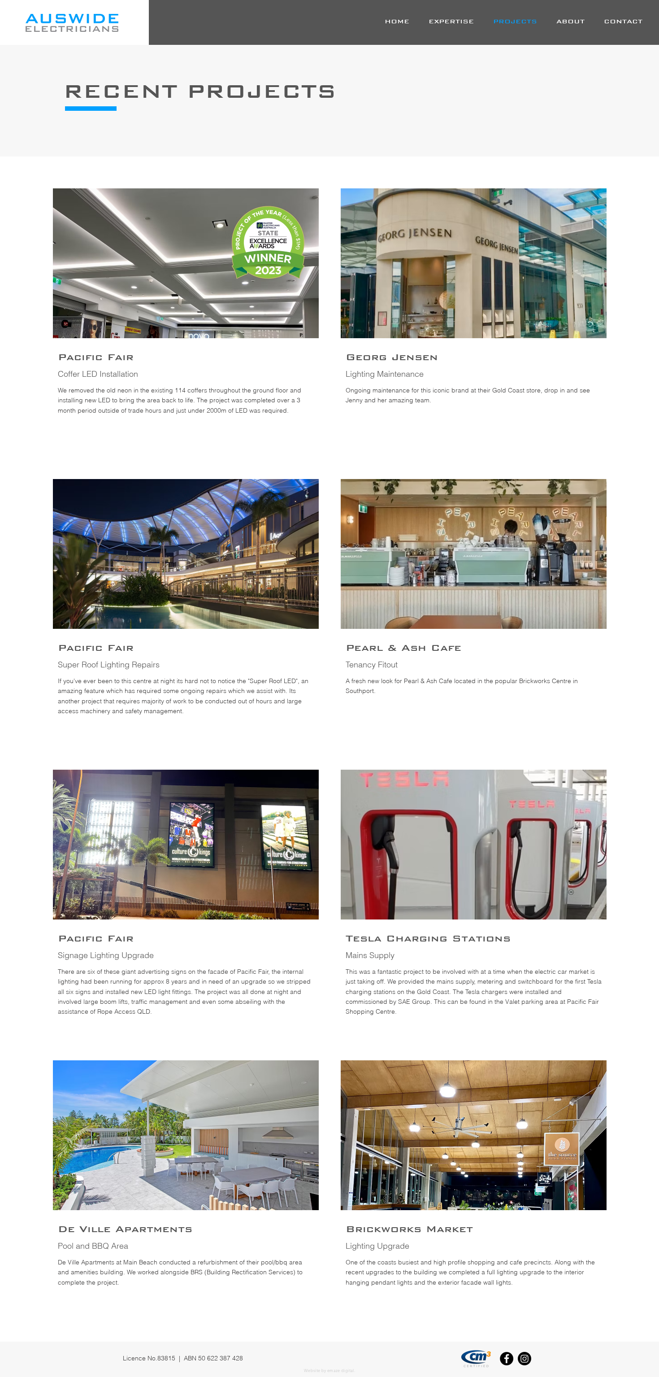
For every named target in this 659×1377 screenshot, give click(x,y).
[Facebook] (506, 1358)
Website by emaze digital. (329, 1370)
